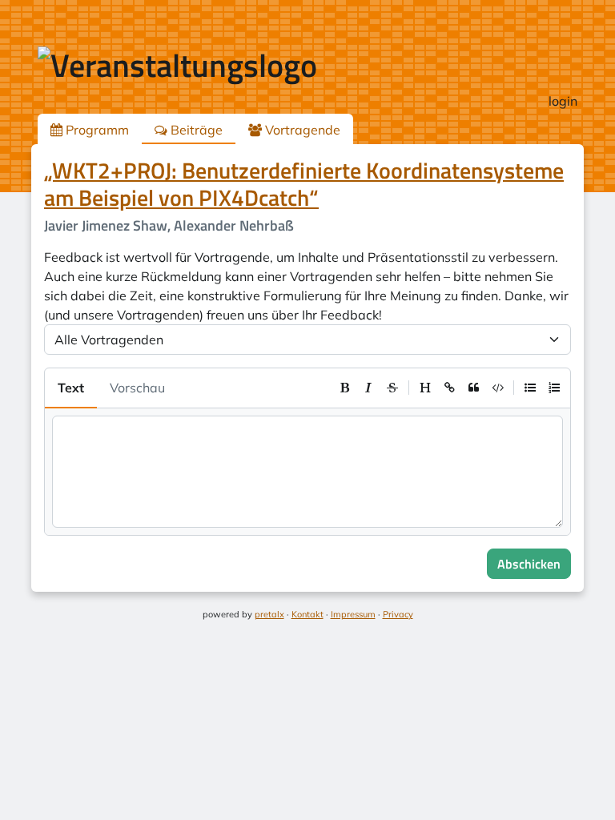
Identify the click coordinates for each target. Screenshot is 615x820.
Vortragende (301, 130)
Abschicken (529, 563)
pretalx (269, 614)
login (563, 101)
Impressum (353, 614)
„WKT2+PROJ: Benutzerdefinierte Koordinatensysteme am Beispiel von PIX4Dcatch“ (304, 184)
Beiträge (195, 130)
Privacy (398, 614)
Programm (95, 130)
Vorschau (137, 388)
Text (71, 388)
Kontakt (307, 614)
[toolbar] (449, 387)
